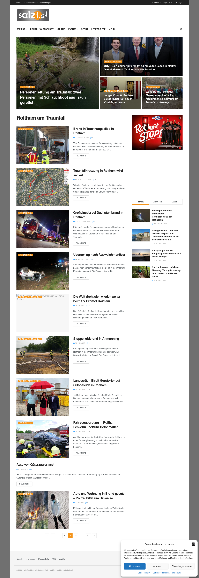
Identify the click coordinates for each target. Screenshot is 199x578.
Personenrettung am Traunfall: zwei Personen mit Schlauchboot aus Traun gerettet (53, 97)
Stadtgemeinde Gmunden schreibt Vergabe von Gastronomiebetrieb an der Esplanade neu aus (165, 235)
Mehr (112, 29)
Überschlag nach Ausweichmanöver (99, 254)
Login (180, 2)
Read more (82, 155)
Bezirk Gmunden (113, 61)
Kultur (61, 29)
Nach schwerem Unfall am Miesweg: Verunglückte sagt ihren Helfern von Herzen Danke (166, 272)
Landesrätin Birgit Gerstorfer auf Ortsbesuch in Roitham (96, 382)
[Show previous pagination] (47, 535)
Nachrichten (27, 87)
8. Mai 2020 (79, 502)
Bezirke (20, 29)
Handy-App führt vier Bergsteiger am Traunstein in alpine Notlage (166, 253)
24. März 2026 (153, 108)
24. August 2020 (81, 259)
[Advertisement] (129, 14)
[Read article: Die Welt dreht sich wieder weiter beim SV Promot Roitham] (42, 313)
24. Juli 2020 (80, 305)
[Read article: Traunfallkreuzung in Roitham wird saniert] (42, 187)
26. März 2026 (111, 108)
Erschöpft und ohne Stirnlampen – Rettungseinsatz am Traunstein (162, 215)
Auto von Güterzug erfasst (35, 464)
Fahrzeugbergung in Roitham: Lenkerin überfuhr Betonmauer (95, 424)
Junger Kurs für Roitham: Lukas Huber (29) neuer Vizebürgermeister (119, 98)
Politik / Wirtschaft (42, 29)
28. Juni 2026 (26, 108)
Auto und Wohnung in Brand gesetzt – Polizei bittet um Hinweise (99, 495)
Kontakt (19, 558)
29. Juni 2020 (80, 431)
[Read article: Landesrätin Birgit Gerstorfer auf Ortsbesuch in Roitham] (42, 397)
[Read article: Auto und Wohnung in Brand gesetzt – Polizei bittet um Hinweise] (42, 510)
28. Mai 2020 (23, 469)
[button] (193, 544)
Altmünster (153, 87)
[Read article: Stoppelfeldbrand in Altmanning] (42, 355)
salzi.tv (62, 558)
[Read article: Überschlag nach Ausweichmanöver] (42, 271)
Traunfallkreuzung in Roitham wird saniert (98, 172)
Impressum (176, 572)
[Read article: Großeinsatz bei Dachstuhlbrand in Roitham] (42, 229)
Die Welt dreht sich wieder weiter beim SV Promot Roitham (96, 298)
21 (88, 535)
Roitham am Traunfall (116, 91)
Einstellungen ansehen (182, 566)
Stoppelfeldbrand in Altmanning (96, 338)
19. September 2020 (83, 179)
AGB (54, 558)
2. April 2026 (110, 75)
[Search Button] (181, 29)
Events (72, 29)
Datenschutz (43, 558)
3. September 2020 (82, 221)
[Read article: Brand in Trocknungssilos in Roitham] (42, 145)
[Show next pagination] (94, 535)
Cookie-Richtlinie (145, 572)
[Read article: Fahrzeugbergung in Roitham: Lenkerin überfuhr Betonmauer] (42, 439)
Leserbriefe (98, 29)
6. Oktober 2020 (82, 137)
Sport (84, 29)
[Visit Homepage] (33, 15)
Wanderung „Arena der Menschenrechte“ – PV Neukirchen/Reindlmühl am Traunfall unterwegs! (162, 97)
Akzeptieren (134, 566)
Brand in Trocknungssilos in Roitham (93, 130)
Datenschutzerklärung (161, 572)
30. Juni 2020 (80, 389)
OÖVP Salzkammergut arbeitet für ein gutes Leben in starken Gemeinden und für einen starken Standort (140, 67)
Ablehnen (157, 566)
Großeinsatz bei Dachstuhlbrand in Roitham (98, 214)
